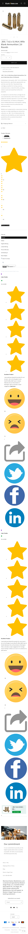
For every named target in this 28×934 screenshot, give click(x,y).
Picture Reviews (5, 249)
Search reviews (6, 258)
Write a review (6, 225)
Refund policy (23, 927)
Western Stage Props (7, 872)
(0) (5, 411)
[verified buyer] (14, 536)
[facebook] (14, 505)
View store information (8, 71)
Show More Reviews (14, 818)
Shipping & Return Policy (8, 865)
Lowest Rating (4, 246)
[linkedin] (14, 527)
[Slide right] (17, 37)
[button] (2, 3)
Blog (4, 869)
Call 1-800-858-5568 (7, 875)
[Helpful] (14, 398)
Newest (3, 237)
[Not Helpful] (14, 423)
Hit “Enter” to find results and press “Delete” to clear (10, 271)
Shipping (8, 52)
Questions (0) (7, 138)
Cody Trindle (4, 277)
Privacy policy (7, 929)
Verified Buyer (4, 252)
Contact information (15, 932)
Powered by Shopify (15, 927)
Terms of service (14, 929)
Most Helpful (4, 255)
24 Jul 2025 (3, 539)
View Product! (16, 812)
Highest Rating (4, 243)
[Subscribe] (21, 902)
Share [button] (4, 128)
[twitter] (14, 483)
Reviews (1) (6, 136)
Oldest (2, 240)
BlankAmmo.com (8, 927)
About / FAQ (5, 862)
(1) (5, 436)
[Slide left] (10, 37)
